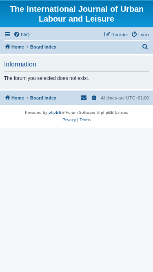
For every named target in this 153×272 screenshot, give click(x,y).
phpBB (55, 112)
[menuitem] (21, 35)
